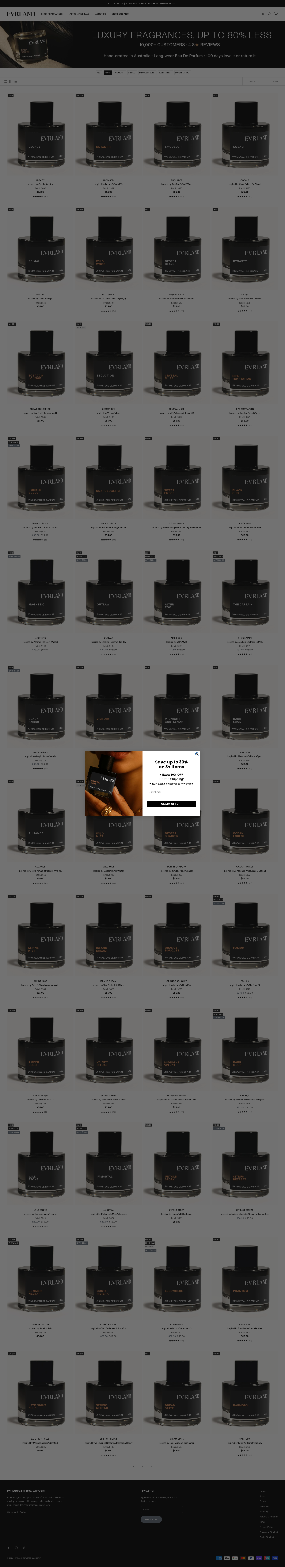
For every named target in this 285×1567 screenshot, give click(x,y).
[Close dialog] (197, 754)
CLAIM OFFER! (171, 804)
